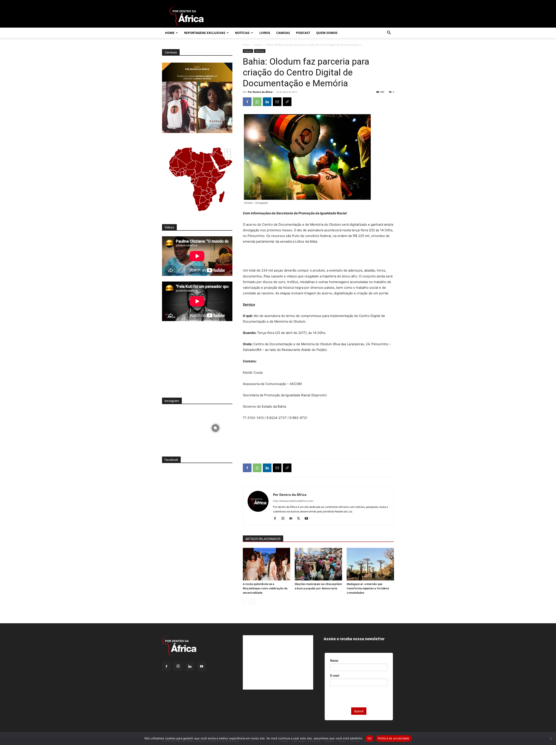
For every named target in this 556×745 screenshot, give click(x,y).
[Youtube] (307, 518)
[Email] (277, 101)
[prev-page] (245, 601)
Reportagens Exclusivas (204, 33)
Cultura (257, 45)
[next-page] (252, 601)
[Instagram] (284, 518)
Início (246, 45)
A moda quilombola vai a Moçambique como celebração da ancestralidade (265, 588)
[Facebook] (247, 101)
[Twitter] (300, 518)
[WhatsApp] (257, 101)
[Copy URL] (287, 101)
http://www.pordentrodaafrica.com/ (293, 500)
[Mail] (292, 518)
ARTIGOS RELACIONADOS (263, 539)
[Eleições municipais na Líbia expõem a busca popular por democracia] (318, 564)
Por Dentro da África (260, 91)
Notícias (242, 33)
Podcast (303, 33)
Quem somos (327, 33)
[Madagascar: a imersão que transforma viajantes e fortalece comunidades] (370, 564)
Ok (369, 738)
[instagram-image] (179, 427)
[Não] (550, 738)
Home (169, 33)
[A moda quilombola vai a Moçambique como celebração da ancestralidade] (266, 564)
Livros (264, 33)
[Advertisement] (318, 256)
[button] (389, 33)
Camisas (283, 33)
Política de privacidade (393, 738)
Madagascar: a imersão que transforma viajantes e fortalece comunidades (368, 588)
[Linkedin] (267, 101)
